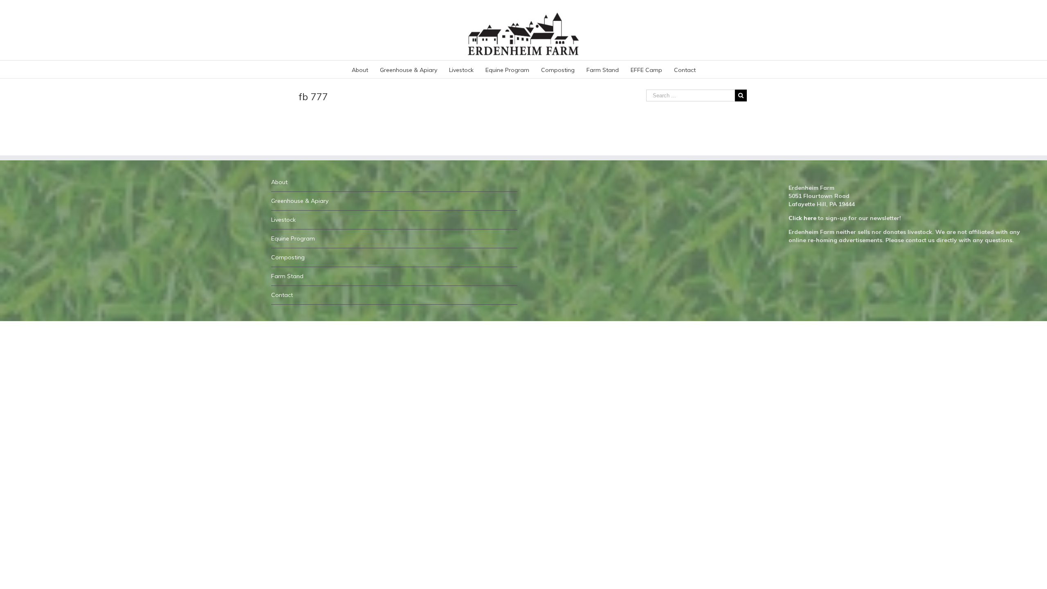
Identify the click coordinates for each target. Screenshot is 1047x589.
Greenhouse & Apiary (299, 201)
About (279, 182)
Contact (282, 295)
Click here (802, 218)
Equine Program (293, 238)
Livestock (283, 219)
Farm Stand (287, 276)
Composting (288, 257)
